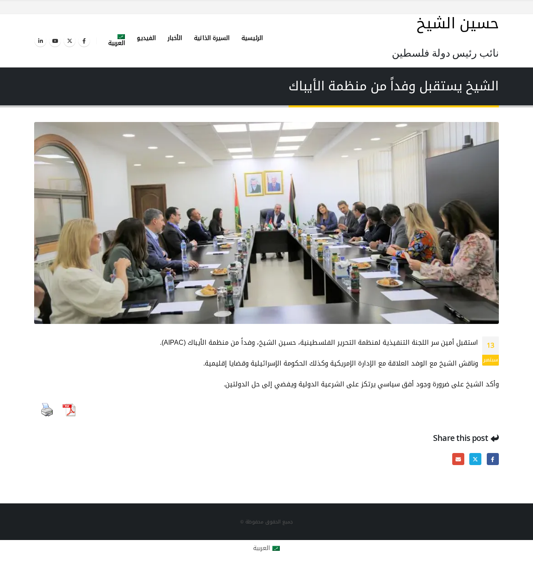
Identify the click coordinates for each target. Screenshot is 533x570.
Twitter (475, 459)
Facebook (493, 459)
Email (458, 459)
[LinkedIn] (40, 41)
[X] (69, 41)
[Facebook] (84, 41)
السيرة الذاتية (211, 38)
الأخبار (175, 38)
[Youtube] (55, 41)
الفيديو (146, 38)
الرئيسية (252, 38)
